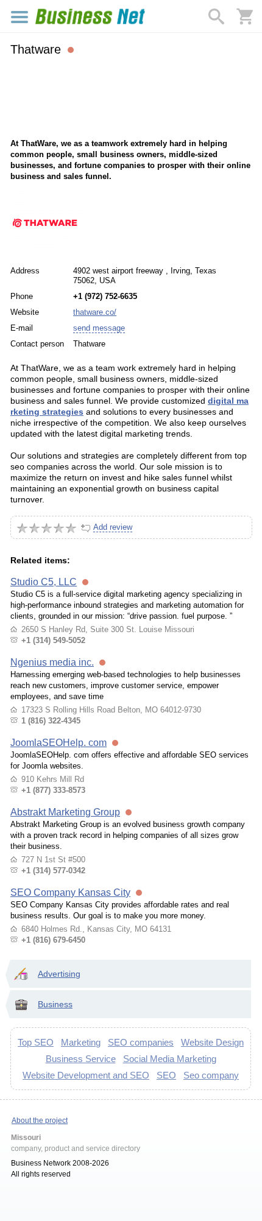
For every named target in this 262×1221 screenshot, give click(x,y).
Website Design (212, 1042)
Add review (112, 527)
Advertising (59, 974)
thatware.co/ (94, 312)
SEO (166, 1075)
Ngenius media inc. (52, 662)
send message (99, 328)
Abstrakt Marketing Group (65, 812)
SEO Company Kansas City (70, 892)
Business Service (81, 1059)
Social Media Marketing (169, 1059)
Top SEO (36, 1042)
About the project (40, 1120)
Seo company (211, 1075)
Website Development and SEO (86, 1075)
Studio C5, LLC (43, 582)
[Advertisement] (130, 95)
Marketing (81, 1042)
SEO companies (141, 1042)
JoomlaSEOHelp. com (58, 742)
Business (55, 1004)
